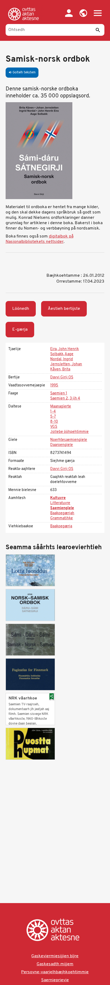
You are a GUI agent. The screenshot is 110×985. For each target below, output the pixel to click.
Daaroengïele (61, 445)
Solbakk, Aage (61, 354)
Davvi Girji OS (61, 377)
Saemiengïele (62, 508)
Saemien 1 (58, 393)
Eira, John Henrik (64, 349)
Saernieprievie (55, 980)
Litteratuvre (60, 503)
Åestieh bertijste (64, 308)
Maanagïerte (60, 406)
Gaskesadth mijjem (55, 964)
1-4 (53, 411)
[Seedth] (98, 30)
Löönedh (20, 308)
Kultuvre (58, 498)
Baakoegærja (61, 526)
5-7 (53, 416)
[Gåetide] (25, 13)
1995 (54, 385)
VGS (53, 426)
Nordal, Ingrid (61, 359)
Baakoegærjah (62, 513)
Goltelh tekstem (22, 72)
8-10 (54, 421)
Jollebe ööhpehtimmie (69, 431)
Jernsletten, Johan (66, 364)
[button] (83, 13)
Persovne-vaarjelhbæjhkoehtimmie (55, 972)
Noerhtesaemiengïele (68, 439)
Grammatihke (61, 518)
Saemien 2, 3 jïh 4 (65, 398)
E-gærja (20, 329)
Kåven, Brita (60, 369)
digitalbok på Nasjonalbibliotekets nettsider (39, 239)
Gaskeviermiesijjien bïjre (54, 956)
